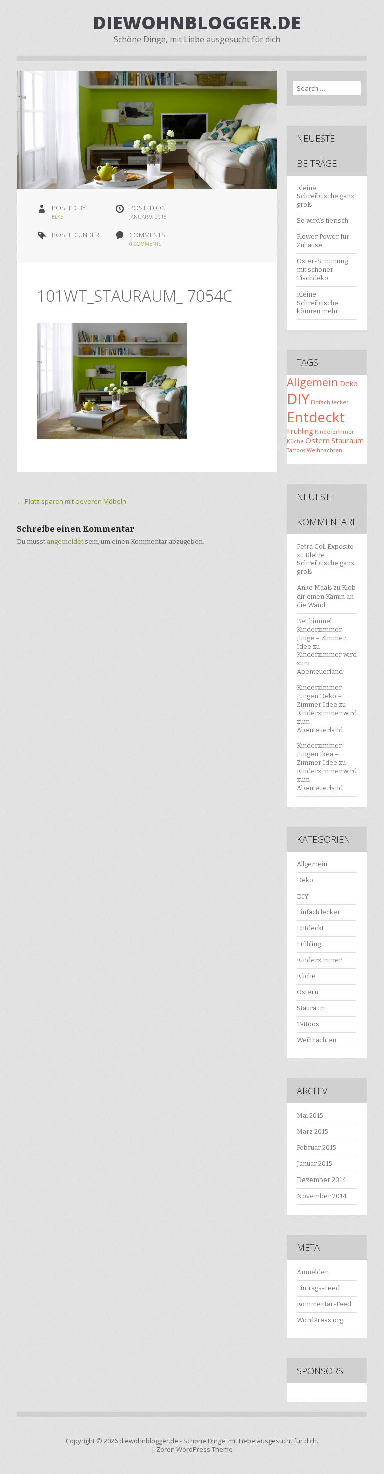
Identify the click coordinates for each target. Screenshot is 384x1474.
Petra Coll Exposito (325, 546)
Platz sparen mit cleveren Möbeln (71, 501)
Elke (58, 216)
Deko (349, 383)
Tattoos (296, 450)
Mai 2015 (310, 1115)
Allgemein (312, 381)
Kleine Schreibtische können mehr (317, 302)
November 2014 (322, 1196)
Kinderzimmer (334, 431)
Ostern (318, 440)
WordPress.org (320, 1320)
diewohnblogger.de (197, 22)
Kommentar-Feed (324, 1304)
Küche (295, 441)
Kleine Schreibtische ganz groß (325, 196)
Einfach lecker (330, 402)
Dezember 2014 (321, 1180)
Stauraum (348, 440)
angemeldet (65, 541)
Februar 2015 (316, 1147)
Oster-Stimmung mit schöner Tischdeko (322, 269)
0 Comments (146, 243)
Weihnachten (324, 450)
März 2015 (312, 1131)
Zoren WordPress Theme (194, 1449)
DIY (298, 399)
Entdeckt (316, 417)
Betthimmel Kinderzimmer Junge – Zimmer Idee (321, 633)
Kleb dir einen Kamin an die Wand (326, 596)
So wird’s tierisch (322, 220)
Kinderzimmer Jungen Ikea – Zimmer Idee (319, 754)
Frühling (300, 431)
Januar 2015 (314, 1163)
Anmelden (313, 1272)
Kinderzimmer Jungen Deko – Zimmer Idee (319, 696)
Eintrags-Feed (318, 1288)
